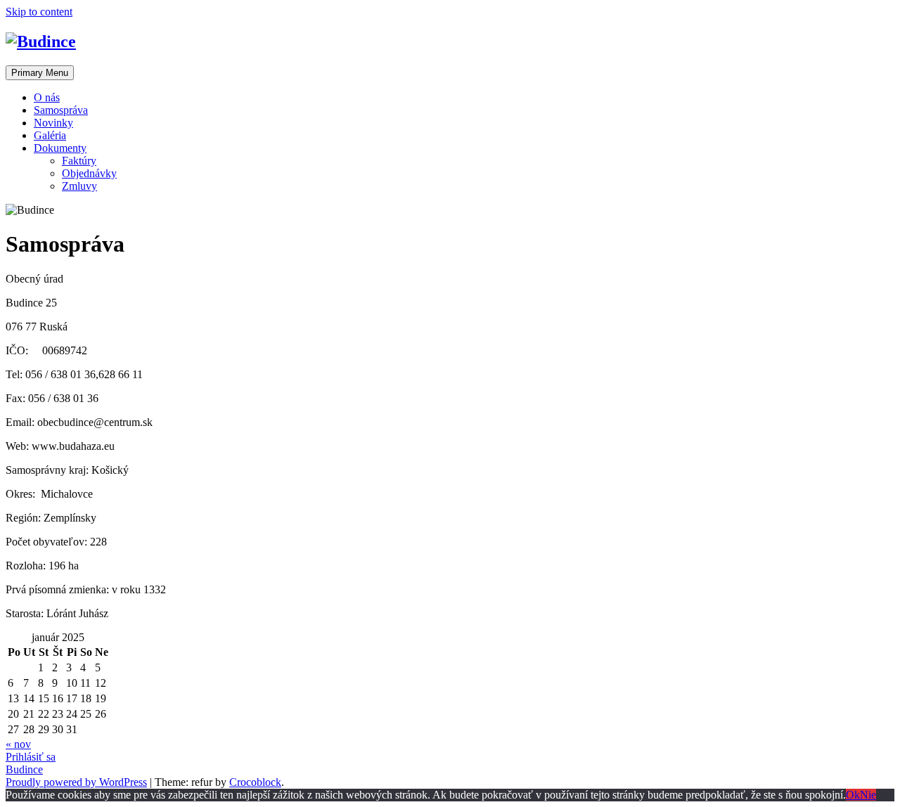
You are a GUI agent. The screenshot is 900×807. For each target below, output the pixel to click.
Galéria (50, 135)
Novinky (53, 123)
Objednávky (89, 173)
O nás (47, 97)
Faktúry (79, 161)
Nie (868, 795)
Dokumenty (60, 148)
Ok (853, 795)
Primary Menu (39, 72)
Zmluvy (79, 186)
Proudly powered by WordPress (76, 782)
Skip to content (39, 12)
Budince (24, 769)
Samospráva (61, 110)
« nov (18, 744)
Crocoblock (255, 782)
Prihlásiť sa (31, 757)
